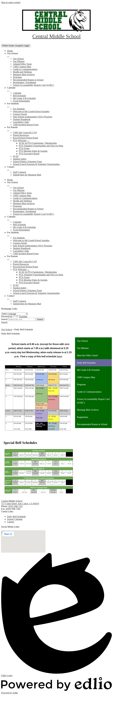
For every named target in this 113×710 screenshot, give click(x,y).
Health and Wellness (22, 72)
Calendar (17, 93)
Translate (23, 316)
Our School (18, 58)
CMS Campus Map (22, 66)
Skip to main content (10, 2)
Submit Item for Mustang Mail (27, 175)
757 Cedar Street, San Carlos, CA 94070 (20, 503)
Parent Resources (21, 135)
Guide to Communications (25, 69)
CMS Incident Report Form (26, 124)
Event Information (21, 101)
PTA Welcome (19, 140)
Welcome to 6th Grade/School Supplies (31, 111)
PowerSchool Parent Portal (25, 138)
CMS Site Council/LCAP (25, 132)
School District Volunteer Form (27, 161)
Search (4, 319)
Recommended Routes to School (28, 80)
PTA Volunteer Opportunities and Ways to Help (41, 145)
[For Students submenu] (8, 235)
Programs (17, 77)
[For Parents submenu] (8, 130)
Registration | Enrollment (24, 82)
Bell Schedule (19, 95)
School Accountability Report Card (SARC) (33, 85)
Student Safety (19, 159)
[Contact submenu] (8, 170)
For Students (19, 109)
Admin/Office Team (22, 64)
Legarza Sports (20, 114)
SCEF (16, 156)
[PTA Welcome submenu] (28, 141)
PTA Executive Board (29, 153)
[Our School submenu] (8, 56)
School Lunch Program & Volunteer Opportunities (36, 164)
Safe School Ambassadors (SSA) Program (32, 116)
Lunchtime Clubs (21, 122)
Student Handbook (21, 119)
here (59, 356)
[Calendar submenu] (8, 91)
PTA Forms (24, 148)
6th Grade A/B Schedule (24, 98)
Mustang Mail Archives (24, 74)
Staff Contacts (19, 172)
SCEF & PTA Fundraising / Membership (38, 143)
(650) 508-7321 (15, 506)
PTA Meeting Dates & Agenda (33, 151)
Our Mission (19, 61)
